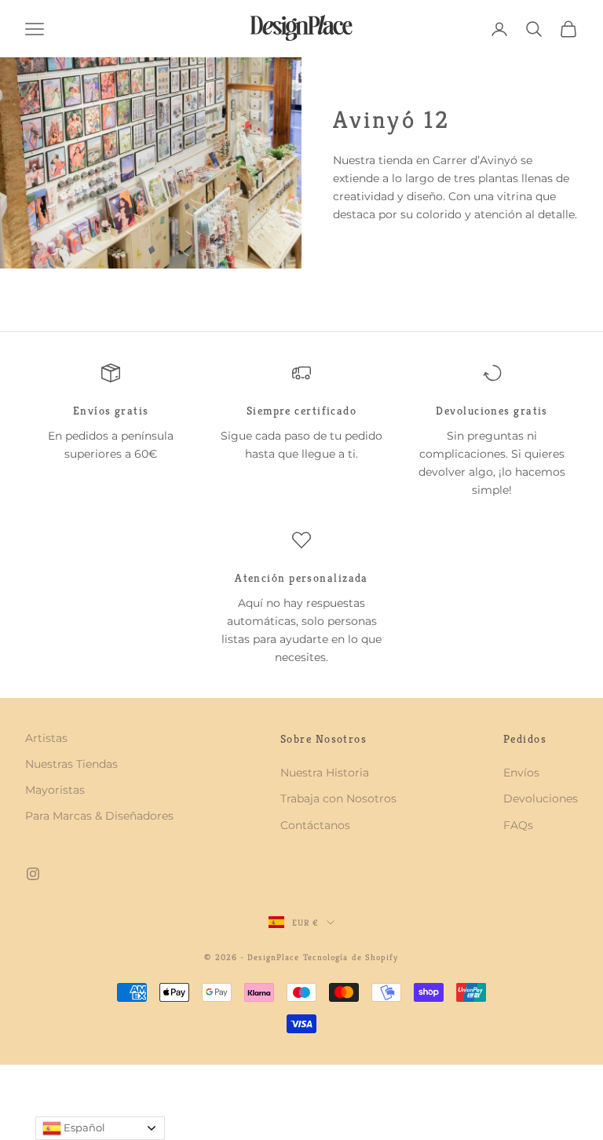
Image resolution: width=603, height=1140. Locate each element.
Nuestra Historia (324, 772)
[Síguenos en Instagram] (33, 874)
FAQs (518, 825)
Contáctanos (315, 825)
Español (83, 1127)
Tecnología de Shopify (351, 957)
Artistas (46, 738)
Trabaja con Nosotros (338, 798)
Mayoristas (55, 790)
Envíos (521, 772)
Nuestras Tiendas (71, 764)
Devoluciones (540, 798)
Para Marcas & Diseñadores (99, 816)
